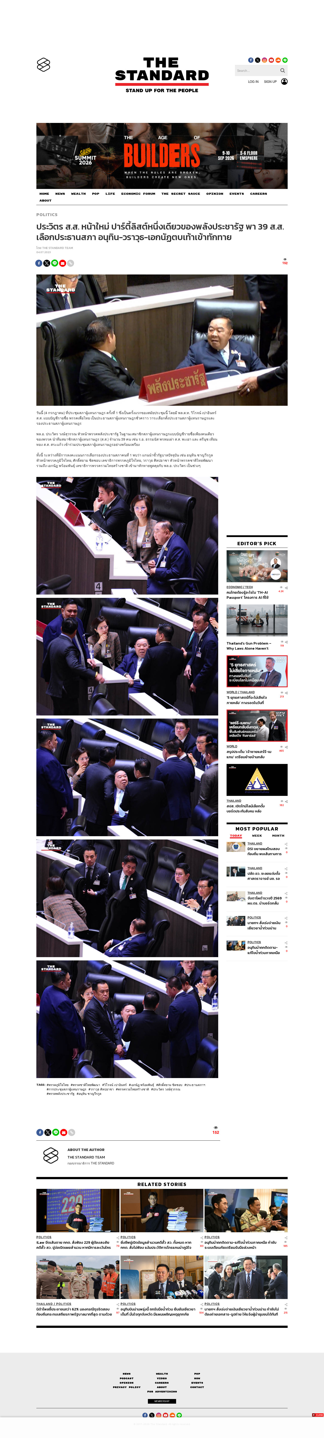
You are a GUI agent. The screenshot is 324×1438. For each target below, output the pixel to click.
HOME (44, 193)
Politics (47, 214)
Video (162, 1378)
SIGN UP (270, 81)
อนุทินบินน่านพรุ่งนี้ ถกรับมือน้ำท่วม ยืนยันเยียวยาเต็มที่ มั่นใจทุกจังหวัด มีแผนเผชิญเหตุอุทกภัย (158, 1312)
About (162, 1387)
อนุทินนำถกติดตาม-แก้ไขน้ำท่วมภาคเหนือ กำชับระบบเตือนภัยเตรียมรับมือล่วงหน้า (264, 950)
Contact (197, 1387)
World (232, 692)
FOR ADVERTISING (162, 1391)
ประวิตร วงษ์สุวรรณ (166, 1089)
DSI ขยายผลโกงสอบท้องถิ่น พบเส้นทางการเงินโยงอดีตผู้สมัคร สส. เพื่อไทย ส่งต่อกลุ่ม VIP (265, 851)
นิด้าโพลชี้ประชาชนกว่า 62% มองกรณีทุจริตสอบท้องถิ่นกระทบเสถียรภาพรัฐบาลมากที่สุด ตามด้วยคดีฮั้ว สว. (74, 1312)
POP (95, 193)
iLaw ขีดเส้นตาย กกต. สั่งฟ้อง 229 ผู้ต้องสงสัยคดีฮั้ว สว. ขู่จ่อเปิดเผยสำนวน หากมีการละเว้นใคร (73, 1245)
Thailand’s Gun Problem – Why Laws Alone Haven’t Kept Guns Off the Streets (249, 646)
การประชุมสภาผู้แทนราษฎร (67, 1089)
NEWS (60, 193)
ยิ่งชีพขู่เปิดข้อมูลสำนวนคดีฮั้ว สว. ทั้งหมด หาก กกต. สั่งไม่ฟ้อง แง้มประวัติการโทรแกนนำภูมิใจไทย (156, 1245)
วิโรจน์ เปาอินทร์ (115, 1085)
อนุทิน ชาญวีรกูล (89, 1093)
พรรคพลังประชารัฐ (61, 1093)
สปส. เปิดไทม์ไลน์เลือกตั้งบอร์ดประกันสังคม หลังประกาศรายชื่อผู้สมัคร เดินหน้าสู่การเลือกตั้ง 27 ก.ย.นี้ (247, 809)
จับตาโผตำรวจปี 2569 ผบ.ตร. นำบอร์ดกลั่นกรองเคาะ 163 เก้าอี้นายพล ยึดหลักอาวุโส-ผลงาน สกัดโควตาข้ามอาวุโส (265, 901)
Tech (249, 587)
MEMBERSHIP (162, 1401)
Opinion (127, 1383)
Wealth (162, 1374)
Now (197, 1378)
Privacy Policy (127, 1387)
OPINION (214, 193)
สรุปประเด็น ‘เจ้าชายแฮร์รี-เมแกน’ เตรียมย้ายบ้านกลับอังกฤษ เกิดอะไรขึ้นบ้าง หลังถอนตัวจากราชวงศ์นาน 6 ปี (249, 754)
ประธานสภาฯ (195, 1085)
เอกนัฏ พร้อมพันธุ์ (142, 1085)
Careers (162, 1383)
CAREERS (258, 193)
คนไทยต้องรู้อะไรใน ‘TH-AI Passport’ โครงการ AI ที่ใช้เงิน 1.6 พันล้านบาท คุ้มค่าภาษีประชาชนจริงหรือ (249, 595)
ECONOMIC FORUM (138, 193)
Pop (197, 1374)
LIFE (110, 193)
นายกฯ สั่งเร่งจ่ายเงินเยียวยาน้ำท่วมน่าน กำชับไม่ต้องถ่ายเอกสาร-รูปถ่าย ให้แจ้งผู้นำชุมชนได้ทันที (264, 925)
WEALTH (78, 193)
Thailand (247, 692)
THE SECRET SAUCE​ (180, 193)
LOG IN (253, 81)
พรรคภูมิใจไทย (58, 1085)
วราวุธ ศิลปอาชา (102, 1089)
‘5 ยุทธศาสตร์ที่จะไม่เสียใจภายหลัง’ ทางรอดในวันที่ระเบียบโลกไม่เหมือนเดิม (247, 700)
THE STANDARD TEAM (57, 248)
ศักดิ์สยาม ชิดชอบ (170, 1085)
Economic (234, 587)
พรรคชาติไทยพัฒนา (86, 1085)
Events (197, 1383)
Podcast (127, 1378)
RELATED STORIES (162, 1184)
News (127, 1374)
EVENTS (236, 193)
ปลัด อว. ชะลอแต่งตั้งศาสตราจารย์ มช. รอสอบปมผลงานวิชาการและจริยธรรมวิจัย (264, 876)
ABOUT (45, 200)
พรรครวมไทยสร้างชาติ (133, 1089)
